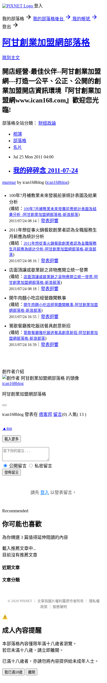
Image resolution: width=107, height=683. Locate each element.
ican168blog (57, 182)
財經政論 (47, 123)
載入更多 (11, 439)
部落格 (19, 140)
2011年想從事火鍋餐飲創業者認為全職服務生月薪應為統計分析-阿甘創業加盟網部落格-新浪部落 (53, 249)
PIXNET (26, 601)
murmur (9, 182)
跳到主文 (11, 57)
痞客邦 (45, 414)
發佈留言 (11, 472)
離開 (31, 672)
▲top (7, 428)
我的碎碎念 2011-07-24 (45, 170)
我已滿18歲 (13, 672)
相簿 (17, 134)
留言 (57, 414)
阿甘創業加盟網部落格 (46, 42)
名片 (17, 147)
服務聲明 (60, 607)
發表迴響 (49, 220)
